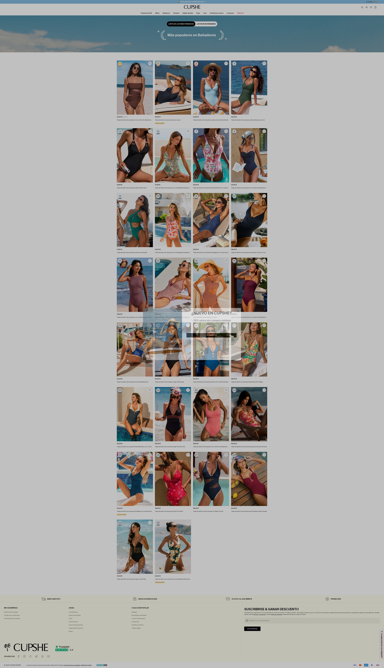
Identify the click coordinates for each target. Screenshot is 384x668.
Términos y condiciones (195, 341)
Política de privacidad (211, 341)
